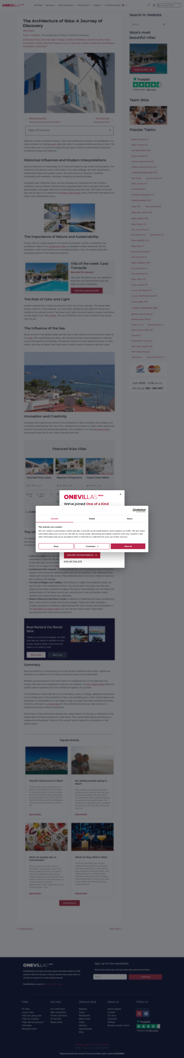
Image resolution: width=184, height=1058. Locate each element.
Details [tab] (92, 519)
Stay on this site (73, 561)
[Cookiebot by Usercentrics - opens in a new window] (135, 510)
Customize (90, 546)
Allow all (128, 546)
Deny (56, 546)
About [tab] (129, 519)
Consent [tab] (54, 519)
